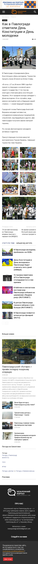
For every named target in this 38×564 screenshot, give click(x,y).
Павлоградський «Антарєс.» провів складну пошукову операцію (17, 369)
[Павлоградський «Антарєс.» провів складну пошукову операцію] (19, 351)
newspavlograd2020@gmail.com (19, 529)
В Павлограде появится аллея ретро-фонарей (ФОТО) (24, 315)
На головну (5, 17)
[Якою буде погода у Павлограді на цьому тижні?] (7, 405)
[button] (3, 12)
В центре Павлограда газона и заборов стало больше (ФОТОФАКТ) (24, 305)
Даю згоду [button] (8, 559)
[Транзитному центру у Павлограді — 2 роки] (7, 415)
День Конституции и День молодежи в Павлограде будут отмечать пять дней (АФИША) (23, 265)
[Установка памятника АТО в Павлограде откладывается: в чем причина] (7, 277)
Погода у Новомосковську (25, 471)
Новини (13, 17)
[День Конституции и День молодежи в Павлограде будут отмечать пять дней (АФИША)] (7, 262)
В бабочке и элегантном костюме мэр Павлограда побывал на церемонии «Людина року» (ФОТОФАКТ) (24, 292)
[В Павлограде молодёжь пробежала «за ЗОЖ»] (7, 252)
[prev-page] (3, 323)
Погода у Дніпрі (8, 471)
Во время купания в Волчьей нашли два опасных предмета (29, 232)
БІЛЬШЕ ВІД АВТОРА (24, 243)
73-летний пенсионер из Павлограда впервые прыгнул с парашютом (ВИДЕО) (10, 233)
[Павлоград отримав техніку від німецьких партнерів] (7, 425)
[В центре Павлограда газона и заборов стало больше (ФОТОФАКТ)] (7, 305)
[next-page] (6, 323)
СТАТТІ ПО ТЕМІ (8, 243)
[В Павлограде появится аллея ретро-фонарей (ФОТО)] (7, 315)
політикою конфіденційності (13, 551)
